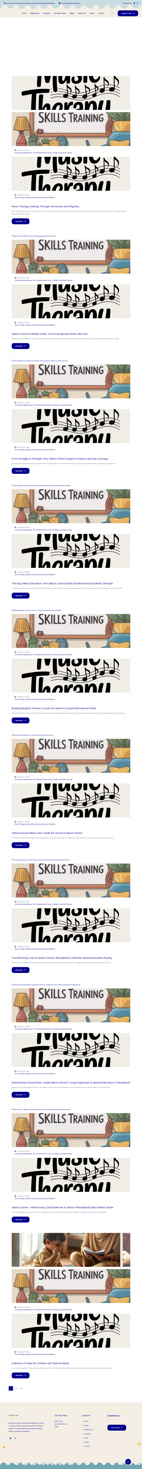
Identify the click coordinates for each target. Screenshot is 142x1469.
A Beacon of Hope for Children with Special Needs (40, 1363)
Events (86, 1442)
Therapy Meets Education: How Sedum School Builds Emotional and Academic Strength (62, 583)
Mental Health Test (60, 1424)
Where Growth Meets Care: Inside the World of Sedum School (47, 833)
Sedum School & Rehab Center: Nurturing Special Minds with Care (50, 333)
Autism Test (58, 1421)
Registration (35, 13)
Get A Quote (115, 1428)
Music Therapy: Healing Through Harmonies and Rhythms (35, 197)
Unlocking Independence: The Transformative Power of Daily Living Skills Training (43, 153)
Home (24, 13)
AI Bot (56, 1427)
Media (72, 13)
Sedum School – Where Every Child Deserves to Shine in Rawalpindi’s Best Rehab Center (63, 1207)
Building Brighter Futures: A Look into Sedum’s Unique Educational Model (54, 708)
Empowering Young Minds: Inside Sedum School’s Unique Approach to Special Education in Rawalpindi (71, 1082)
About (92, 13)
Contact (101, 13)
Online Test (82, 13)
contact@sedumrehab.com (70, 3)
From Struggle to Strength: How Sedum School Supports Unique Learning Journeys (60, 458)
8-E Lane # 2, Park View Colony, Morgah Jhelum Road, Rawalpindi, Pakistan (30, 3)
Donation (46, 13)
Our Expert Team (60, 13)
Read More (19, 221)
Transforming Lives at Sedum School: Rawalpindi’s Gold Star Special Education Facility (62, 957)
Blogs (86, 1438)
